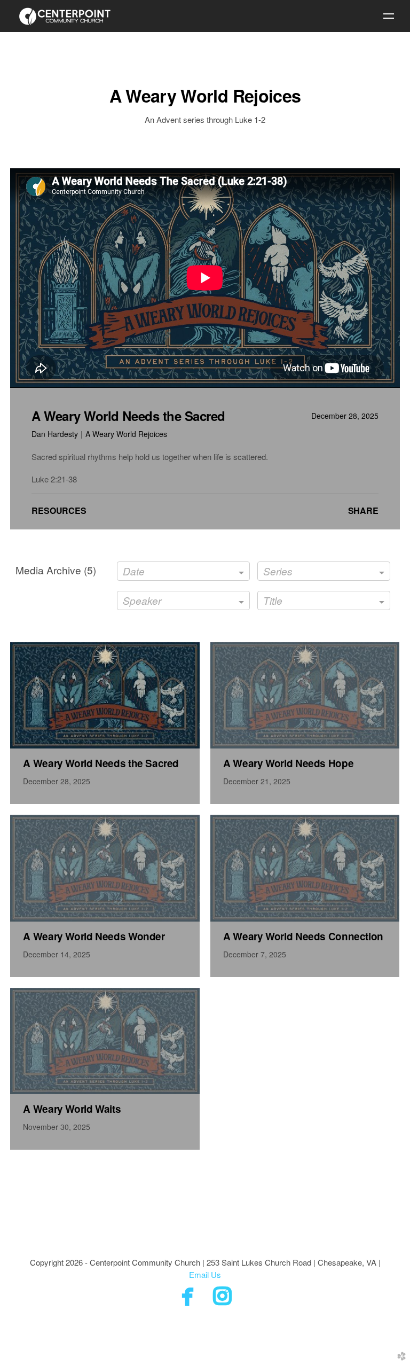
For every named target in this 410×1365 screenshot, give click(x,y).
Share (363, 510)
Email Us (205, 1274)
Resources (58, 510)
